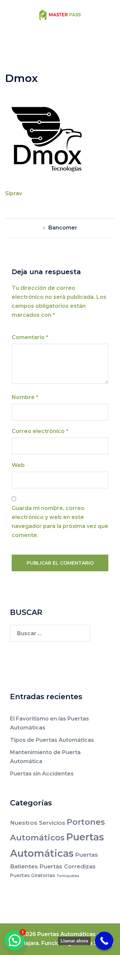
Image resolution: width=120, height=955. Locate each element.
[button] (15, 940)
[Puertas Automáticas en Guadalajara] (60, 14)
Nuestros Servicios (37, 822)
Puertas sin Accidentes (42, 773)
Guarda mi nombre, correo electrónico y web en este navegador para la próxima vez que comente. (60, 521)
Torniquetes (67, 876)
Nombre (25, 397)
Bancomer (62, 228)
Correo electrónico (40, 431)
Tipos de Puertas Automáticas (52, 740)
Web (18, 465)
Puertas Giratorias (32, 875)
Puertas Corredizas (67, 866)
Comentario (30, 337)
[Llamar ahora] (104, 941)
